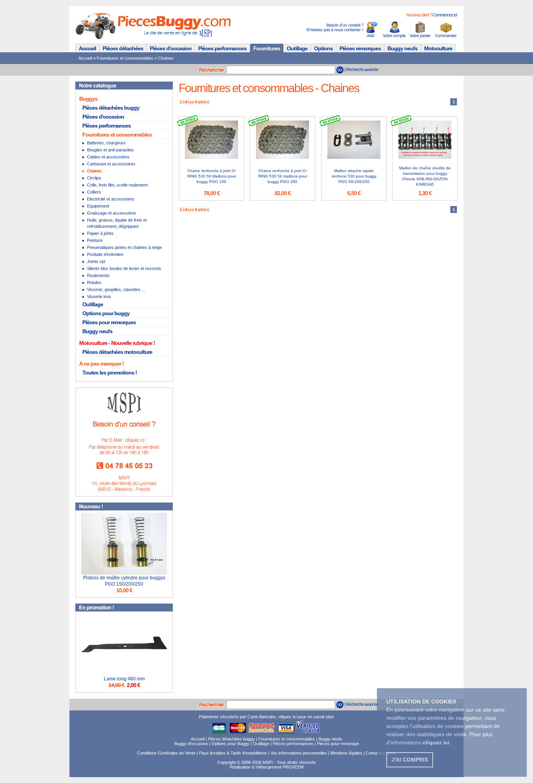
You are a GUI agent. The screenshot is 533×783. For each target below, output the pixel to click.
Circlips (94, 178)
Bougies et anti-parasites (110, 149)
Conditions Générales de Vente (166, 753)
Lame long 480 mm (124, 679)
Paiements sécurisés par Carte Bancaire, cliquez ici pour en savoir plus (266, 716)
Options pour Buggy (230, 743)
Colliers (94, 192)
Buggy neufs (402, 48)
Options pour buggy (106, 313)
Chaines (166, 58)
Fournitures (266, 48)
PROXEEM (293, 767)
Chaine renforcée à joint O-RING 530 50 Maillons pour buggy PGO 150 (211, 176)
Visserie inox (99, 296)
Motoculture (438, 48)
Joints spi (96, 261)
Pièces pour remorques (109, 322)
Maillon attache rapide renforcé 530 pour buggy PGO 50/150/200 (354, 176)
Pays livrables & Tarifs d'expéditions (233, 753)
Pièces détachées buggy (110, 108)
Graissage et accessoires (111, 213)
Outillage (297, 48)
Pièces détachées (123, 48)
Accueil (87, 48)
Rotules (94, 282)
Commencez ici (444, 14)
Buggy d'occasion (191, 743)
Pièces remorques (360, 48)
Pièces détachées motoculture (117, 352)
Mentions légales (346, 753)
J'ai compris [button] (409, 759)
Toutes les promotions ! (109, 372)
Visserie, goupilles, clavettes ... (116, 289)
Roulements (98, 275)
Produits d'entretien (105, 254)
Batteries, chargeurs (106, 142)
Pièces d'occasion (171, 48)
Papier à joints (100, 233)
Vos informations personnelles (298, 753)
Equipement (98, 206)
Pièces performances (222, 48)
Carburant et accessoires (111, 164)
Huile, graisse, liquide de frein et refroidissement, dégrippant (117, 223)
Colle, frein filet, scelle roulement (117, 185)
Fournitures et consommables (125, 58)
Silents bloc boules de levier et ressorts (124, 268)
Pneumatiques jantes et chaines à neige (124, 247)
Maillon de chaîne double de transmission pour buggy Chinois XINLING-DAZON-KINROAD (425, 176)
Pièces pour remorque (338, 743)
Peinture (95, 240)
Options (323, 48)
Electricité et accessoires (111, 199)
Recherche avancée (362, 69)
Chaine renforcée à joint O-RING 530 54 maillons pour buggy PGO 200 (282, 176)
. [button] (437, 742)
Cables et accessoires (108, 156)
